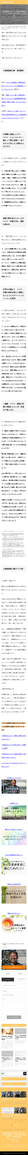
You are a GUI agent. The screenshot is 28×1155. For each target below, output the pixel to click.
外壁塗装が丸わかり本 (21, 1146)
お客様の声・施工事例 (22, 1144)
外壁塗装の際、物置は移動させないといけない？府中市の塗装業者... (7, 1038)
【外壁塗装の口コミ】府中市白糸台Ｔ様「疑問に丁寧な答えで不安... (20, 1059)
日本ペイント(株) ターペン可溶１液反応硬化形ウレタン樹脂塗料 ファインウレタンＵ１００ (14, 114)
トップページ (4, 1144)
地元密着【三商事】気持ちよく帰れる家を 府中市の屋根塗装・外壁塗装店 (14, 1135)
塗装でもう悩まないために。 (14, 829)
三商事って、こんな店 (6, 1064)
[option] (14, 1106)
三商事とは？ (14, 803)
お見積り (11, 1146)
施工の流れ (6, 1146)
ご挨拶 (16, 1144)
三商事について (10, 1045)
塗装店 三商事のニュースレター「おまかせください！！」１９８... (20, 1116)
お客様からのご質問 (10, 17)
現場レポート (8, 1046)
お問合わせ (15, 1148)
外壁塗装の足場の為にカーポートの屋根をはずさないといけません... (7, 1059)
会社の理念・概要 (11, 1144)
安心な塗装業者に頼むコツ (14, 855)
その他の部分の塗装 (8, 1043)
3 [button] (15, 1125)
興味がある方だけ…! (14, 913)
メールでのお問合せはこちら (14, 967)
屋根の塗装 (3, 1046)
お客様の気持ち (18, 1041)
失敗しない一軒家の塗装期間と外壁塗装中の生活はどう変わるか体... (20, 1037)
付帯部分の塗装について (8, 1065)
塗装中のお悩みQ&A (14, 884)
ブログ (15, 1146)
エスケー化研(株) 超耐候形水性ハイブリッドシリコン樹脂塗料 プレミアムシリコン (14, 85)
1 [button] (12, 1125)
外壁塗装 (21, 1103)
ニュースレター (9, 1102)
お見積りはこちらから (14, 778)
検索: (3, 1073)
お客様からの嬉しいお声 (18, 17)
